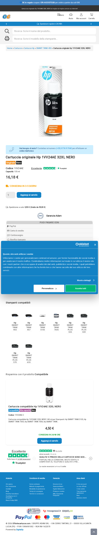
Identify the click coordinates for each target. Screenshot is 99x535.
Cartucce (18, 48)
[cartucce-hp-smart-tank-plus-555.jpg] (70, 315)
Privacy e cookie (58, 491)
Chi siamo (9, 484)
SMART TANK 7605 (56, 326)
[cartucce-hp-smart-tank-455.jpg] (15, 315)
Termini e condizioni (36, 494)
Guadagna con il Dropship (11, 497)
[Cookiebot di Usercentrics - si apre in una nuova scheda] (77, 245)
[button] (60, 14)
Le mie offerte (81, 486)
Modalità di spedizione (37, 489)
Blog (7, 491)
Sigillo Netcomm (59, 489)
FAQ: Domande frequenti (58, 494)
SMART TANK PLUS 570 (15, 357)
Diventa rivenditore (12, 494)
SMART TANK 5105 (42, 326)
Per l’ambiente (11, 486)
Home (9, 48)
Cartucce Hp (29, 48)
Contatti (8, 489)
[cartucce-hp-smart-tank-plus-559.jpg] (84, 315)
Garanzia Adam (58, 486)
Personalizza (47, 288)
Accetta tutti (80, 288)
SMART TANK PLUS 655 (29, 357)
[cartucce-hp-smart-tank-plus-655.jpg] (28, 346)
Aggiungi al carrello (29, 195)
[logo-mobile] (6, 16)
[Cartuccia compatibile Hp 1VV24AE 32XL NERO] (49, 393)
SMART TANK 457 (29, 326)
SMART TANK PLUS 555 (70, 327)
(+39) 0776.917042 (64, 148)
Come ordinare (34, 484)
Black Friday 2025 (11, 500)
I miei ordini (81, 489)
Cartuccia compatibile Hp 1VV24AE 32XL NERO (34, 406)
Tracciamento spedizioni (81, 492)
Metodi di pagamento (36, 486)
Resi (78, 495)
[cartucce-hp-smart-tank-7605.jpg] (56, 315)
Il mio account (81, 484)
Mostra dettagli (84, 280)
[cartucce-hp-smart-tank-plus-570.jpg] (15, 346)
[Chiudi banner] (95, 245)
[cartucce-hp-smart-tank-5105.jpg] (42, 315)
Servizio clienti (82, 498)
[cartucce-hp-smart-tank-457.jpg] (28, 315)
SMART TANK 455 (43, 48)
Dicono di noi (57, 484)
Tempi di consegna (36, 491)
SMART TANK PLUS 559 (84, 327)
